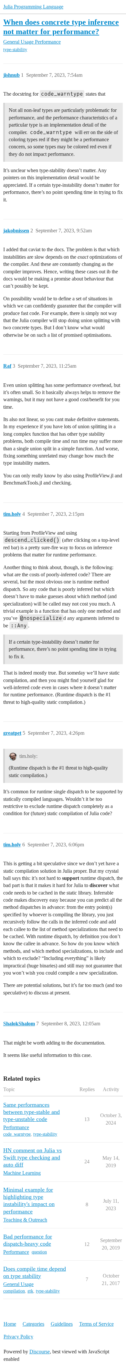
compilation (14, 1291)
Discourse (39, 1351)
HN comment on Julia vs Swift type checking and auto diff (32, 1157)
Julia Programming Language (33, 6)
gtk (30, 1291)
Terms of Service (96, 1324)
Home (10, 1324)
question (39, 1252)
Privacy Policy (18, 1336)
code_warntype (17, 1134)
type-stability (15, 49)
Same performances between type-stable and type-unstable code (31, 1111)
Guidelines (62, 1324)
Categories (33, 1324)
